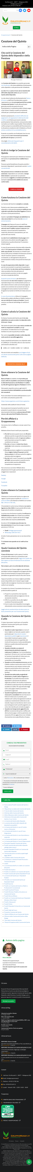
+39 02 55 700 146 (15, 5)
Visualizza (11, 784)
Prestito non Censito (6, 1025)
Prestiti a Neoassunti (10, 902)
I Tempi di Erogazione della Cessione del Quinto (17, 922)
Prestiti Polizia (8, 904)
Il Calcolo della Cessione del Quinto (14, 811)
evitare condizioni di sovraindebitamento (13, 130)
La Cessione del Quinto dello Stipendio (14, 821)
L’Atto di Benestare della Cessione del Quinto (16, 815)
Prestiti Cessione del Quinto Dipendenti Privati (17, 873)
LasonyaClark (6, 1045)
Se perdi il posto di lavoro (8, 278)
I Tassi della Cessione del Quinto (13, 920)
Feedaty (3, 475)
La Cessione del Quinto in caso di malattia (15, 839)
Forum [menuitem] (16, 1141)
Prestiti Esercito (8, 884)
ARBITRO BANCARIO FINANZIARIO (13, 1099)
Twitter (18, 726)
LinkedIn (7, 729)
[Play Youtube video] (16, 69)
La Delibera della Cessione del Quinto (14, 857)
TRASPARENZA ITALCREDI (11, 1102)
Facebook (4, 482)
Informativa (10, 777)
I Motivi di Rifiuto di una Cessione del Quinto (16, 914)
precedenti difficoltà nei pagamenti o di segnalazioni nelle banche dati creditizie (14, 118)
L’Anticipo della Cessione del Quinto (14, 813)
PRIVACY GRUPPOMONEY (11, 1120)
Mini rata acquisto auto (7, 1016)
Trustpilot (4, 485)
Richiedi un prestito (8, 1001)
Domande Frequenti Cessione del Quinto (15, 843)
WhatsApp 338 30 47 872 (12, 532)
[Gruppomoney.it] (16, 20)
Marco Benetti (7, 957)
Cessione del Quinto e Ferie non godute (12, 1028)
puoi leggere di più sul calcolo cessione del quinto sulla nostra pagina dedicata (16, 354)
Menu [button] (17, 27)
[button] (16, 721)
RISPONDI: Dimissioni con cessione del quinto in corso (16, 1047)
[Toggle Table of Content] (28, 46)
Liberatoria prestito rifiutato (9, 1013)
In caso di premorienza (8, 296)
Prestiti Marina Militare (10, 896)
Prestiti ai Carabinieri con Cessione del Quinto (17, 871)
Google (3, 478)
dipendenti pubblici (10, 636)
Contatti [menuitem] (22, 1141)
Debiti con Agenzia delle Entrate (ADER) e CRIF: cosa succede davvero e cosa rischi (15, 1020)
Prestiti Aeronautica (9, 869)
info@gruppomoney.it (15, 530)
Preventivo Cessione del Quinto (12, 912)
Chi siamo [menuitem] (11, 1141)
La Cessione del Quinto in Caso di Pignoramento (17, 841)
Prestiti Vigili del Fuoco (10, 910)
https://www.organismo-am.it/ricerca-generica (15, 401)
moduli (6, 863)
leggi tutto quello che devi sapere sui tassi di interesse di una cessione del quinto (16, 560)
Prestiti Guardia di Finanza (11, 890)
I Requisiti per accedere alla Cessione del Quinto (17, 809)
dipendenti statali (20, 634)
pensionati (24, 636)
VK (16, 729)
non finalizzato (5, 85)
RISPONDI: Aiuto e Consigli (8, 1041)
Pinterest (25, 729)
